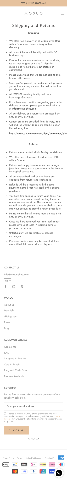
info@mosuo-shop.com (24, 109)
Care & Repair (12, 364)
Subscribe (16, 430)
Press (7, 322)
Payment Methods (14, 376)
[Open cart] (62, 13)
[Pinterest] (22, 286)
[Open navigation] (5, 13)
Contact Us (10, 347)
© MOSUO (33, 438)
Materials (9, 310)
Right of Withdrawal (33, 458)
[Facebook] (5, 286)
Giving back (11, 316)
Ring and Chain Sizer (16, 370)
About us (9, 305)
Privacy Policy (8, 458)
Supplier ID (49, 458)
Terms (19, 458)
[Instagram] (13, 286)
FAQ (6, 353)
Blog (6, 328)
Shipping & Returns (15, 358)
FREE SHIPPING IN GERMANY (33, 3)
